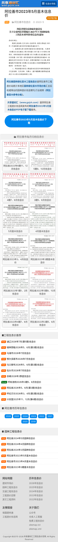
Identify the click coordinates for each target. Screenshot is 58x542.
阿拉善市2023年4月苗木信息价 (22, 461)
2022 (41, 416)
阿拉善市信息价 (22, 22)
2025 (16, 416)
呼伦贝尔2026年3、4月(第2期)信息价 (25, 393)
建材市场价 (7, 483)
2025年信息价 (36, 487)
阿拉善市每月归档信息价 (30, 137)
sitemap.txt (35, 524)
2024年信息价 (36, 491)
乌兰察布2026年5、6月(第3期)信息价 (25, 364)
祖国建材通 (7, 512)
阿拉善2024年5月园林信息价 (21, 438)
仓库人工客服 (35, 516)
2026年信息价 (36, 483)
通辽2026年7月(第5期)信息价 (21, 341)
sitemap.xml (35, 528)
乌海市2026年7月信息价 (19, 353)
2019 (33, 421)
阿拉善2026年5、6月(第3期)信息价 (24, 387)
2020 (25, 421)
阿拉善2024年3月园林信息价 (21, 449)
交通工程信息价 (10, 491)
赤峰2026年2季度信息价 (19, 376)
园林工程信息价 (13, 431)
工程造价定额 (8, 495)
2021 (50, 416)
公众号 (32, 512)
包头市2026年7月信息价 (19, 370)
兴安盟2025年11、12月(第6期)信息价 (25, 399)
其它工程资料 (8, 499)
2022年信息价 (36, 499)
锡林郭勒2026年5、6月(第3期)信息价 (25, 347)
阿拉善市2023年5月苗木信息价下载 (29, 121)
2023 (33, 416)
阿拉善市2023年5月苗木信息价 (22, 455)
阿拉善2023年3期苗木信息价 (21, 467)
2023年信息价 (36, 495)
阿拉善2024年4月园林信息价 (21, 444)
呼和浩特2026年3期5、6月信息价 (24, 382)
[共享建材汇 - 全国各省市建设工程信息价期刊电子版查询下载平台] (10, 3)
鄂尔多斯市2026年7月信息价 (21, 359)
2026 (8, 416)
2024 (25, 416)
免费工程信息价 (36, 520)
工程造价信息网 (10, 516)
